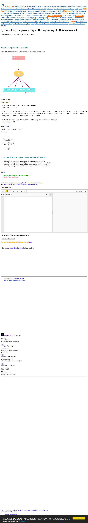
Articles (3, 26)
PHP (6, 11)
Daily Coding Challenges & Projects (14, 278)
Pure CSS (24, 9)
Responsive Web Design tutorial (75, 6)
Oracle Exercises (72, 19)
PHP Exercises (78, 18)
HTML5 (34, 6)
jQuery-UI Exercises (50, 18)
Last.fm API (28, 16)
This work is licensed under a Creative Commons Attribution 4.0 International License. (24, 510)
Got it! (79, 518)
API (64, 13)
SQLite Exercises (13, 22)
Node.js (20, 11)
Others (73, 22)
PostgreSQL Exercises (27, 22)
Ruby (25, 11)
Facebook (12, 248)
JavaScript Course (46, 9)
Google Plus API (72, 13)
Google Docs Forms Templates (19, 24)
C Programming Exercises (22, 19)
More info (22, 521)
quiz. (30, 242)
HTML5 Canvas (34, 9)
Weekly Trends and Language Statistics (14, 280)
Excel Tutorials (81, 22)
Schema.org (42, 6)
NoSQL (30, 13)
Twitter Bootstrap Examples (59, 22)
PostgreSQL (17, 13)
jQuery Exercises (37, 18)
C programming (33, 11)
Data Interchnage (54, 15)
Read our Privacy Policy (10, 514)
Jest (67, 9)
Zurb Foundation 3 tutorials (11, 9)
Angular (60, 9)
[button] (44, 2)
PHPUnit (59, 11)
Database (67, 11)
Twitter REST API (39, 16)
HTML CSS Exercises (8, 18)
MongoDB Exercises (42, 22)
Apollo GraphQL (56, 13)
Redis (48, 13)
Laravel (53, 11)
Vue (64, 9)
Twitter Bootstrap (57, 6)
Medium (8, 238)
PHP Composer (44, 11)
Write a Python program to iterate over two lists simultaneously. (21, 184)
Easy (3, 238)
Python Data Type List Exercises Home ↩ (16, 175)
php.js (48, 6)
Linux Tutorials (74, 24)
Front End (9, 6)
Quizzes (82, 24)
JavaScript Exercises (23, 18)
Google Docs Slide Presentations (42, 24)
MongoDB (37, 13)
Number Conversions (60, 24)
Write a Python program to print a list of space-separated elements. (24, 183)
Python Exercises (7, 19)
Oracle (43, 13)
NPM (76, 9)
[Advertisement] (21, 39)
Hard (13, 238)
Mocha (71, 9)
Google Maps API (10, 16)
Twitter (20, 248)
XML (64, 16)
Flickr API (20, 16)
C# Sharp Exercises (38, 19)
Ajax (73, 16)
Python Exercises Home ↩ (11, 177)
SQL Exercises (61, 19)
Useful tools (5, 24)
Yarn (80, 9)
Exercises (79, 15)
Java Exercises (51, 19)
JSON (69, 16)
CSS (21, 6)
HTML (17, 6)
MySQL (10, 13)
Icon (55, 9)
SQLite (24, 13)
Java (15, 11)
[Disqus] (44, 353)
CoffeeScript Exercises (65, 18)
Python (10, 11)
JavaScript (27, 6)
